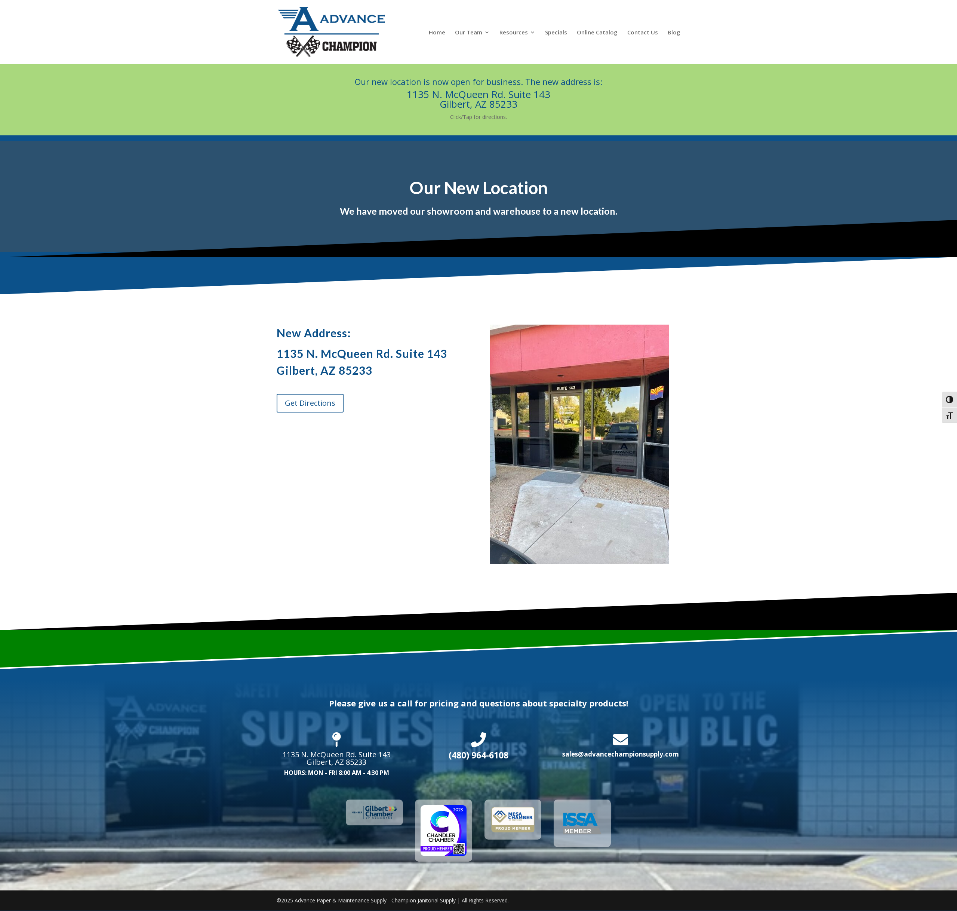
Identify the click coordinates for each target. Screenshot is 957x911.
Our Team (468, 33)
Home (437, 33)
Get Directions (310, 403)
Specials (556, 33)
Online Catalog (597, 33)
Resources (513, 33)
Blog (674, 33)
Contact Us (642, 33)
